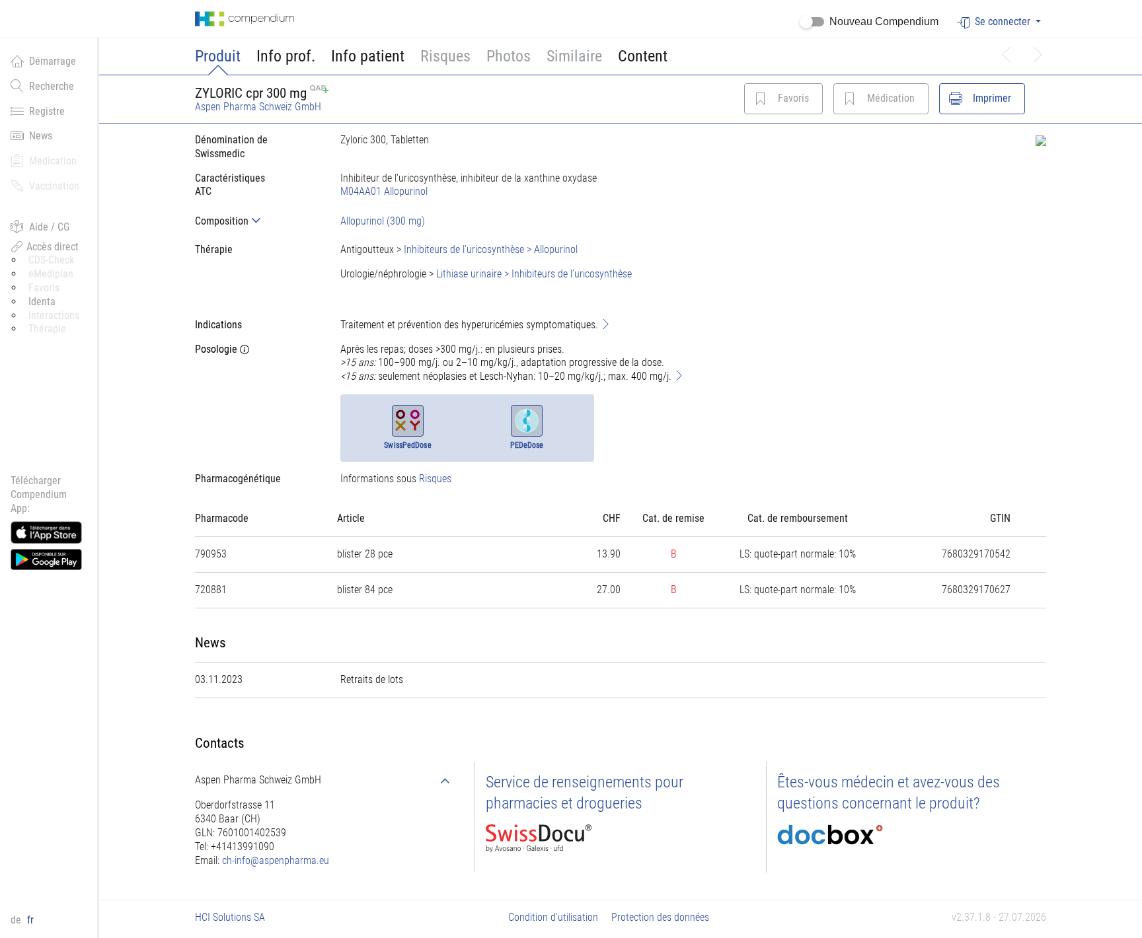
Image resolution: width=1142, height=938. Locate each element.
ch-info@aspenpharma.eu (275, 860)
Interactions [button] (53, 315)
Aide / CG (49, 227)
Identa (42, 301)
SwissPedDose (407, 445)
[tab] (257, 221)
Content (642, 56)
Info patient (367, 56)
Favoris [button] (43, 287)
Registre (47, 111)
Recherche (51, 86)
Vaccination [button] (54, 186)
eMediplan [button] (50, 274)
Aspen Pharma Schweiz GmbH (258, 106)
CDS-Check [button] (51, 260)
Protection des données (660, 917)
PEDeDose (527, 445)
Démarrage (52, 61)
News (40, 135)
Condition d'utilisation (553, 917)
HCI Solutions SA (230, 917)
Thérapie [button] (47, 328)
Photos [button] (508, 56)
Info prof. (285, 56)
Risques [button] (445, 56)
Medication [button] (53, 161)
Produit (218, 56)
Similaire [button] (574, 56)
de (17, 920)
